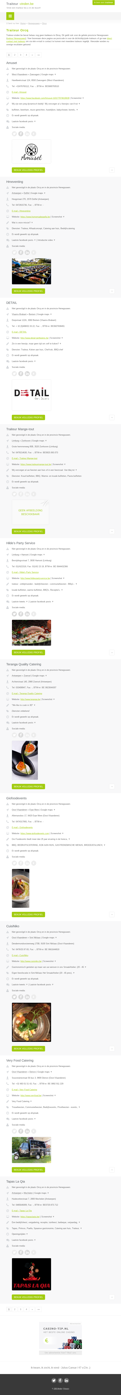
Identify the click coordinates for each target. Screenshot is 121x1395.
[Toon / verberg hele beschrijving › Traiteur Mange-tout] (63, 470)
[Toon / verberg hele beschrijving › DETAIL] (63, 343)
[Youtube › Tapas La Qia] (33, 1252)
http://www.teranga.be (30, 699)
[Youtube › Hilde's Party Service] (33, 613)
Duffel (26, 193)
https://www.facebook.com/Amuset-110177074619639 (44, 98)
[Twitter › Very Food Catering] (14, 1131)
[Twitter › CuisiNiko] (14, 996)
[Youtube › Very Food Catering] (33, 1131)
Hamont (25, 554)
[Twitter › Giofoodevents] (14, 863)
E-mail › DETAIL (19, 332)
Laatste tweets (20, 601)
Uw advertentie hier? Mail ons (60, 1353)
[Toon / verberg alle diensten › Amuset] (63, 109)
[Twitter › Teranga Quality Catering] (14, 735)
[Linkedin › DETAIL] (27, 373)
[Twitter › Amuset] (14, 133)
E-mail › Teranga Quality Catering (27, 693)
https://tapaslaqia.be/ (30, 1217)
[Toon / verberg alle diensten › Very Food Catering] (63, 1107)
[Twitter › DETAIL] (14, 373)
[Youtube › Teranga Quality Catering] (33, 735)
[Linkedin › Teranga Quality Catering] (27, 735)
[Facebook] (60, 1380)
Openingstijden (20, 1234)
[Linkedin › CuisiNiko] (27, 996)
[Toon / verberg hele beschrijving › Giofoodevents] (63, 839)
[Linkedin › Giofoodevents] (27, 863)
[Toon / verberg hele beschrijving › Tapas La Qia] (63, 1222)
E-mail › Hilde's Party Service (25, 572)
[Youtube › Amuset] (33, 133)
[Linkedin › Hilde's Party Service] (27, 613)
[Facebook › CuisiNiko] (20, 996)
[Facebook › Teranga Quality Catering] (20, 735)
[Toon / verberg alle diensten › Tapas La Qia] (63, 1228)
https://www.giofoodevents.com (34, 833)
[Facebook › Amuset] (20, 133)
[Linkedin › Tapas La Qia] (27, 1252)
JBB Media (58, 1388)
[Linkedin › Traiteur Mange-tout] (27, 494)
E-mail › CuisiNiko (20, 955)
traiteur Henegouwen (16, 38)
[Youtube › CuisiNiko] (33, 996)
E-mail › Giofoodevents (22, 827)
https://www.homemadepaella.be (35, 217)
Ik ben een (103, 2)
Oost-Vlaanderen (19, 810)
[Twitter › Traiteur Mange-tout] (14, 494)
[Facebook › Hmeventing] (20, 252)
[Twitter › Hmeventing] (14, 252)
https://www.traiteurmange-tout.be (35, 464)
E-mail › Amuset (19, 92)
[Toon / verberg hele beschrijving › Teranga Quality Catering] (63, 705)
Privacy (66, 1388)
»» (38, 55)
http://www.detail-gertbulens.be (34, 338)
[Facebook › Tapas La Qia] (20, 1252)
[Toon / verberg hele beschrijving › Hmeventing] (63, 222)
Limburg (15, 441)
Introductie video (46, 240)
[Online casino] (62, 1323)
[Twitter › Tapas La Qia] (14, 1252)
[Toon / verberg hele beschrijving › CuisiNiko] (63, 967)
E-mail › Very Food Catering (24, 1089)
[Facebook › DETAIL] (20, 373)
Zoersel (27, 675)
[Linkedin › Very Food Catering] (27, 1131)
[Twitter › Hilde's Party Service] (14, 613)
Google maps (48, 74)
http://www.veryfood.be (30, 1095)
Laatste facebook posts (24, 121)
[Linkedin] (66, 1380)
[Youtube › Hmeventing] (33, 252)
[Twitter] (53, 1380)
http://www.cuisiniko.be (30, 961)
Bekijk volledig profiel (28, 170)
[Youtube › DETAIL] (33, 373)
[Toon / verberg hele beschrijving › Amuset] (63, 103)
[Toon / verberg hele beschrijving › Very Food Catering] (63, 1101)
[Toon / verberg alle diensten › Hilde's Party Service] (63, 590)
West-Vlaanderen (19, 74)
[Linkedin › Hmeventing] (27, 252)
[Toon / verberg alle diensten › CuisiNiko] (63, 973)
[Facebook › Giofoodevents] (20, 863)
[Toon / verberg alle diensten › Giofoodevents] (63, 845)
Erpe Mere (34, 810)
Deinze (32, 1072)
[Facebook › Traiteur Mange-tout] (20, 494)
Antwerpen (16, 193)
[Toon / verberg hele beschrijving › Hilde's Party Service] (63, 584)
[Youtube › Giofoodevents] (33, 863)
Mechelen (28, 1193)
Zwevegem (35, 74)
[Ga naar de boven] (112, 170)
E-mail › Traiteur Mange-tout (24, 458)
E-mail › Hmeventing (21, 211)
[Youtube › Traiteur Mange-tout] (33, 494)
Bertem (32, 314)
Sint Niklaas (34, 937)
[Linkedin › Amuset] (27, 133)
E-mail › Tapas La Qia (22, 1211)
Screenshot (77, 98)
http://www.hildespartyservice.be (35, 578)
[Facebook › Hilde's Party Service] (20, 613)
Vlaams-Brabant (19, 314)
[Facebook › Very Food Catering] (20, 1131)
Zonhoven (25, 441)
